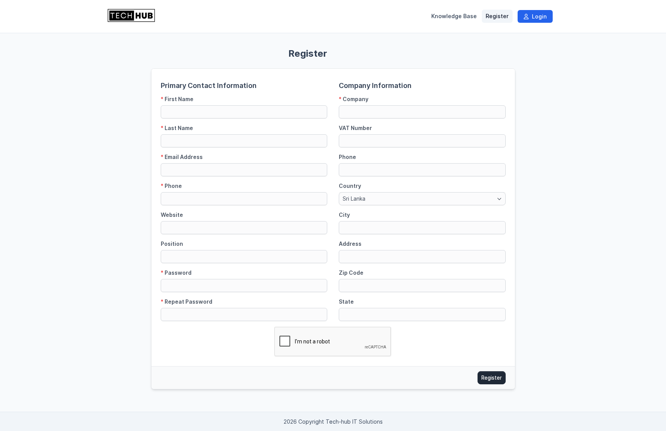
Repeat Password (186, 301)
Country (350, 186)
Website (172, 214)
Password (176, 272)
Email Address (182, 157)
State (346, 301)
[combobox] (422, 198)
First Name (177, 99)
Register (497, 16)
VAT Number (355, 128)
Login (538, 16)
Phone (171, 186)
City (344, 214)
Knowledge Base (454, 16)
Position (172, 243)
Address (350, 243)
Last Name (177, 128)
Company (353, 99)
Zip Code (351, 272)
